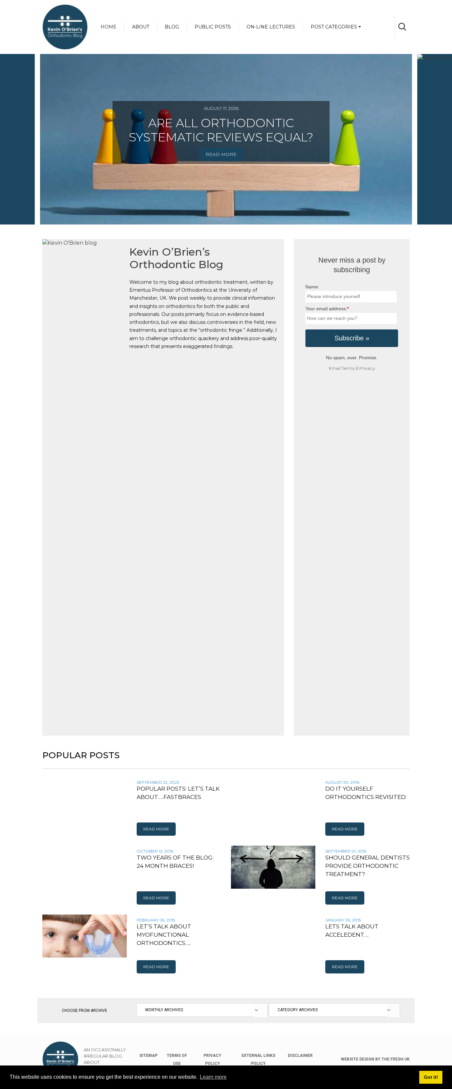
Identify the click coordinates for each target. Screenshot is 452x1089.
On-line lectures (271, 27)
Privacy (367, 368)
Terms (347, 368)
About (140, 27)
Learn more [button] (213, 1077)
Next (414, 126)
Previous (37, 126)
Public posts (213, 27)
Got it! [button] (431, 1077)
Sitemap (148, 1055)
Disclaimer (300, 1055)
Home (108, 27)
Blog (172, 27)
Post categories (334, 27)
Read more (221, 154)
